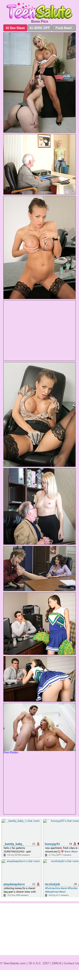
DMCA (56, 963)
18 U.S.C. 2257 (39, 963)
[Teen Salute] (39, 11)
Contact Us (71, 963)
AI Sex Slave (15, 28)
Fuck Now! (64, 28)
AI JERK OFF (39, 28)
